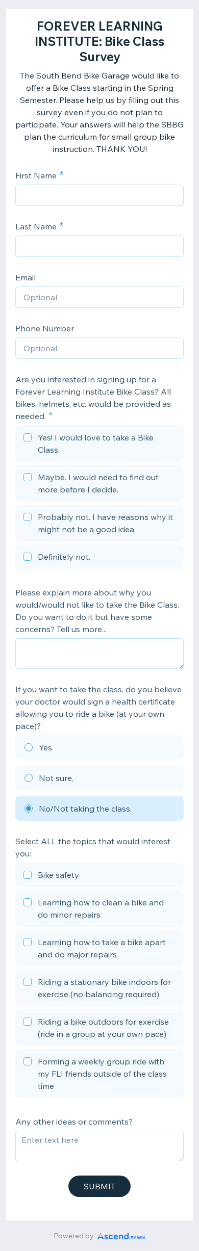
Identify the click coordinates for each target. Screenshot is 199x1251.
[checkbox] (99, 445)
